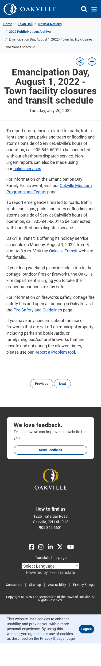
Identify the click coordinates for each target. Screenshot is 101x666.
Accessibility (57, 585)
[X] (60, 547)
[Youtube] (70, 547)
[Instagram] (40, 547)
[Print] (92, 61)
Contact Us (14, 585)
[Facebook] (31, 547)
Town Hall (25, 24)
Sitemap (35, 585)
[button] (80, 61)
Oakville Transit (63, 250)
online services (27, 168)
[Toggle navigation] (93, 9)
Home (7, 24)
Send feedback (50, 450)
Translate (66, 572)
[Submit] (84, 9)
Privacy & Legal (84, 585)
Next (62, 383)
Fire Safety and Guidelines (37, 309)
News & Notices (50, 24)
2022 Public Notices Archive (30, 32)
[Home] (32, 9)
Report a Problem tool (55, 352)
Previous (41, 383)
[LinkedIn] (50, 547)
